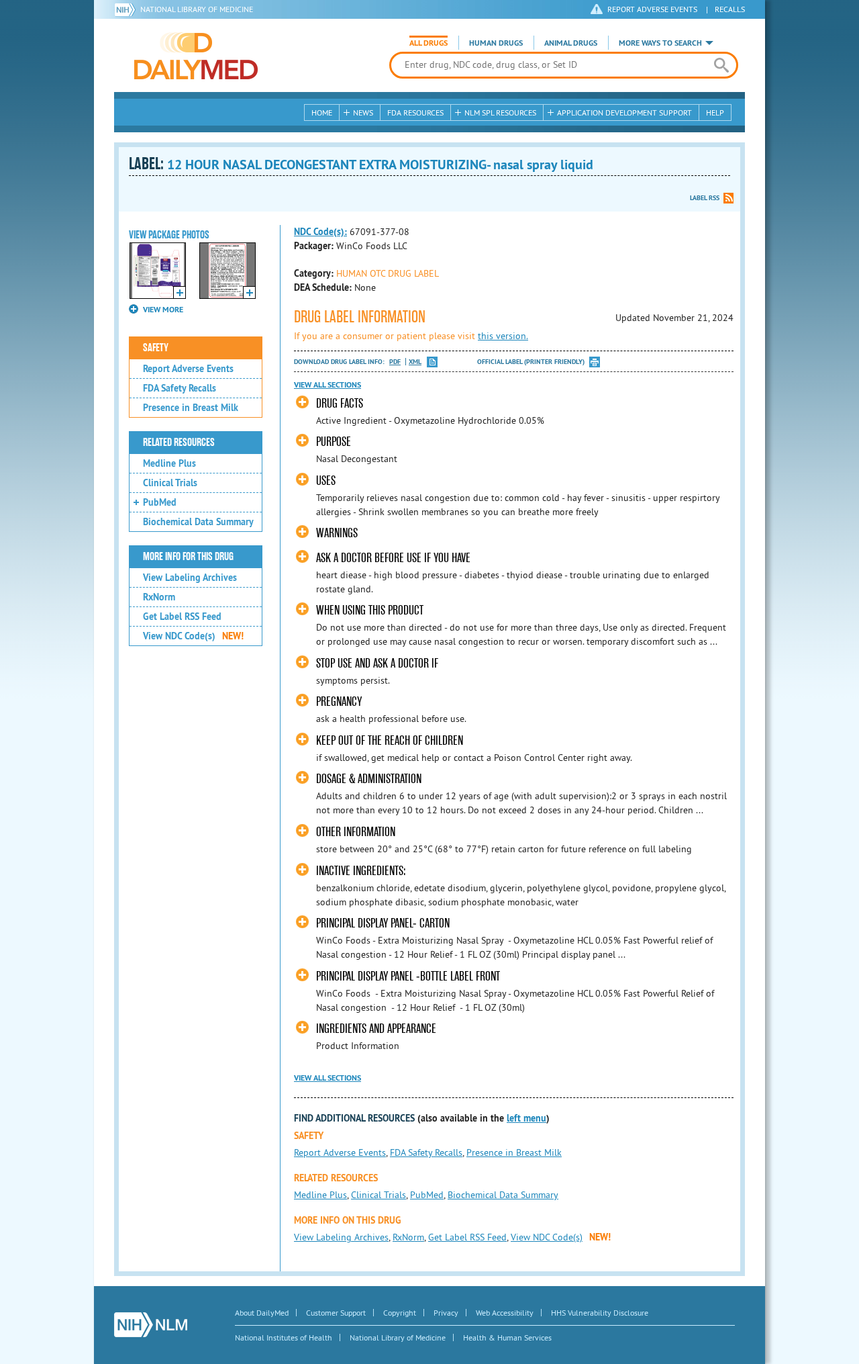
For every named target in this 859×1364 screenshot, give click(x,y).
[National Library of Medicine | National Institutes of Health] (150, 1324)
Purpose (333, 441)
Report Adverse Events (188, 369)
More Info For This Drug (188, 556)
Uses (326, 480)
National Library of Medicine (196, 9)
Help (715, 112)
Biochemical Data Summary (198, 522)
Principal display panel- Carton (384, 923)
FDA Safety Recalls (179, 388)
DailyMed (196, 55)
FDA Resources (415, 112)
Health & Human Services (507, 1337)
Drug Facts (339, 403)
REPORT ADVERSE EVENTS (652, 9)
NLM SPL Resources (500, 112)
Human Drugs (496, 43)
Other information (355, 831)
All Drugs (428, 43)
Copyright (399, 1313)
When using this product (369, 610)
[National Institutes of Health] (127, 9)
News (363, 112)
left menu (526, 1118)
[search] (721, 65)
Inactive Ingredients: (361, 870)
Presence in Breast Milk (190, 408)
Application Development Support (624, 112)
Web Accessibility (505, 1313)
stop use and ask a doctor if (377, 663)
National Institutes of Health (283, 1337)
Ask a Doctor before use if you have (393, 557)
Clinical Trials (170, 483)
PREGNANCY (339, 701)
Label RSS (704, 197)
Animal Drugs (570, 43)
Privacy (446, 1313)
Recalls (730, 9)
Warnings (337, 533)
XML (415, 361)
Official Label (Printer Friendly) (531, 361)
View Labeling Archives (190, 578)
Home (321, 112)
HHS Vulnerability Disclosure (599, 1313)
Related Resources (179, 442)
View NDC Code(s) (193, 636)
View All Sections (327, 384)
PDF (395, 361)
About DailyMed (262, 1313)
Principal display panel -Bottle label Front (409, 976)
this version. (503, 336)
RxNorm (159, 597)
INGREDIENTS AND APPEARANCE (376, 1028)
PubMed (159, 502)
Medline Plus (169, 463)
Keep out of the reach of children (389, 740)
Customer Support (336, 1313)
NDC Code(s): (320, 232)
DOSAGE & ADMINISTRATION (368, 778)
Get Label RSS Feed (182, 616)
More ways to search (660, 43)
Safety (155, 348)
